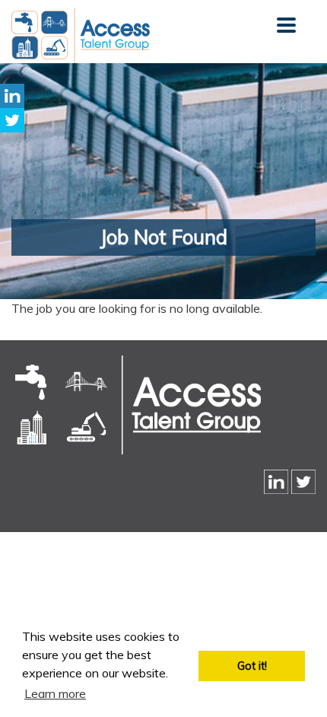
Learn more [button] (55, 693)
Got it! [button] (252, 666)
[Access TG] (136, 404)
